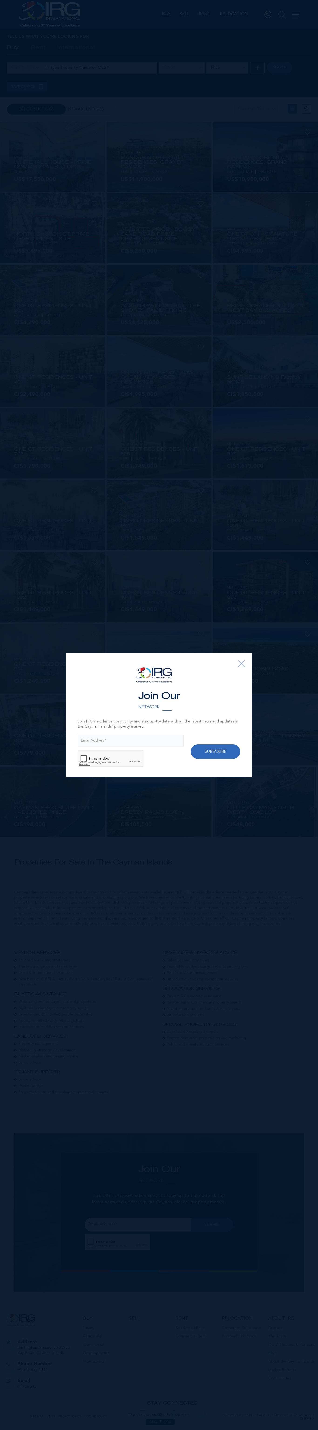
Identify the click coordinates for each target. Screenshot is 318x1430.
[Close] (241, 663)
